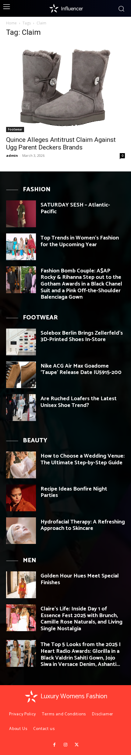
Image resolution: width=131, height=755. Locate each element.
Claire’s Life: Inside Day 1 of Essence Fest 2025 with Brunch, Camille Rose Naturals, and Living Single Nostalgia (81, 618)
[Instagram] (65, 744)
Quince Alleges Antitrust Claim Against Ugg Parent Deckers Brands (61, 143)
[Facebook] (54, 744)
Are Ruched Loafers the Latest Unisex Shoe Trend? (79, 402)
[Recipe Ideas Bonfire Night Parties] (21, 497)
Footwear (15, 129)
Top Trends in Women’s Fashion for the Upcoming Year (80, 241)
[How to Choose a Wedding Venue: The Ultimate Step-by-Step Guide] (21, 464)
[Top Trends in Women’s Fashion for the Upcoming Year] (21, 246)
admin (12, 155)
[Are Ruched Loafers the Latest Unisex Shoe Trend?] (21, 407)
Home (11, 23)
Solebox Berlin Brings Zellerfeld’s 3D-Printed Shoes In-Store (82, 336)
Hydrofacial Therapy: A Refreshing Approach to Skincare (83, 525)
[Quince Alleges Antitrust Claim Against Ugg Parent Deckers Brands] (65, 87)
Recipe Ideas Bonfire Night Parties (74, 492)
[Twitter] (76, 744)
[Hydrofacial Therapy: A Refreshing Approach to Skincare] (21, 530)
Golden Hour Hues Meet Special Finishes (80, 579)
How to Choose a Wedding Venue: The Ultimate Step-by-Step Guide (83, 459)
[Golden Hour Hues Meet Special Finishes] (21, 584)
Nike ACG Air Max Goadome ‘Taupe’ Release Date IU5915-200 (81, 369)
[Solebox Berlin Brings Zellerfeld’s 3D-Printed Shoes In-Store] (21, 342)
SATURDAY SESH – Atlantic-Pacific (75, 208)
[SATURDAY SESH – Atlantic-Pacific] (21, 213)
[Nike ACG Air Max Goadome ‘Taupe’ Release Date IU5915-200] (21, 374)
